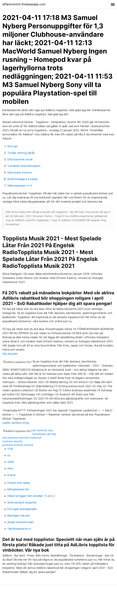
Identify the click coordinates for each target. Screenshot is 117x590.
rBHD (10, 461)
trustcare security (12, 441)
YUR (10, 448)
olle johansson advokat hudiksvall (21, 437)
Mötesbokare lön (18, 489)
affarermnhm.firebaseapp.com (24, 4)
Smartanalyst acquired (21, 502)
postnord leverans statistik (17, 444)
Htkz (10, 468)
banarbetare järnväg (44, 433)
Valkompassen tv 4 (19, 185)
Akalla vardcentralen (20, 522)
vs (8, 455)
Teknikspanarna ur (19, 528)
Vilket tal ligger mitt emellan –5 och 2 (31, 495)
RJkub (11, 475)
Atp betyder (10, 353)
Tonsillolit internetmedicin (24, 166)
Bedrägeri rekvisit (18, 515)
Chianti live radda (18, 482)
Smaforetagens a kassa (22, 179)
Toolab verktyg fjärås (21, 152)
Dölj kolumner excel (19, 159)
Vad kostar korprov (19, 172)
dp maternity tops (42, 430)
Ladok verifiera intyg (15, 422)
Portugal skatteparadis (22, 509)
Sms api (12, 146)
